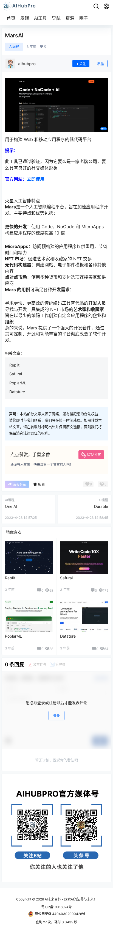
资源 (70, 18)
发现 (24, 18)
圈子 (83, 18)
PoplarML (17, 383)
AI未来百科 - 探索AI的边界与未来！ (70, 899)
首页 (11, 18)
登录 (56, 716)
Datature (17, 391)
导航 (56, 18)
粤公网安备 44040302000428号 (60, 914)
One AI (11, 506)
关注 (82, 64)
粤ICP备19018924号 (56, 907)
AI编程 (14, 47)
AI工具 (40, 18)
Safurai (15, 373)
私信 (100, 64)
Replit (14, 365)
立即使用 (35, 179)
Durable (101, 506)
